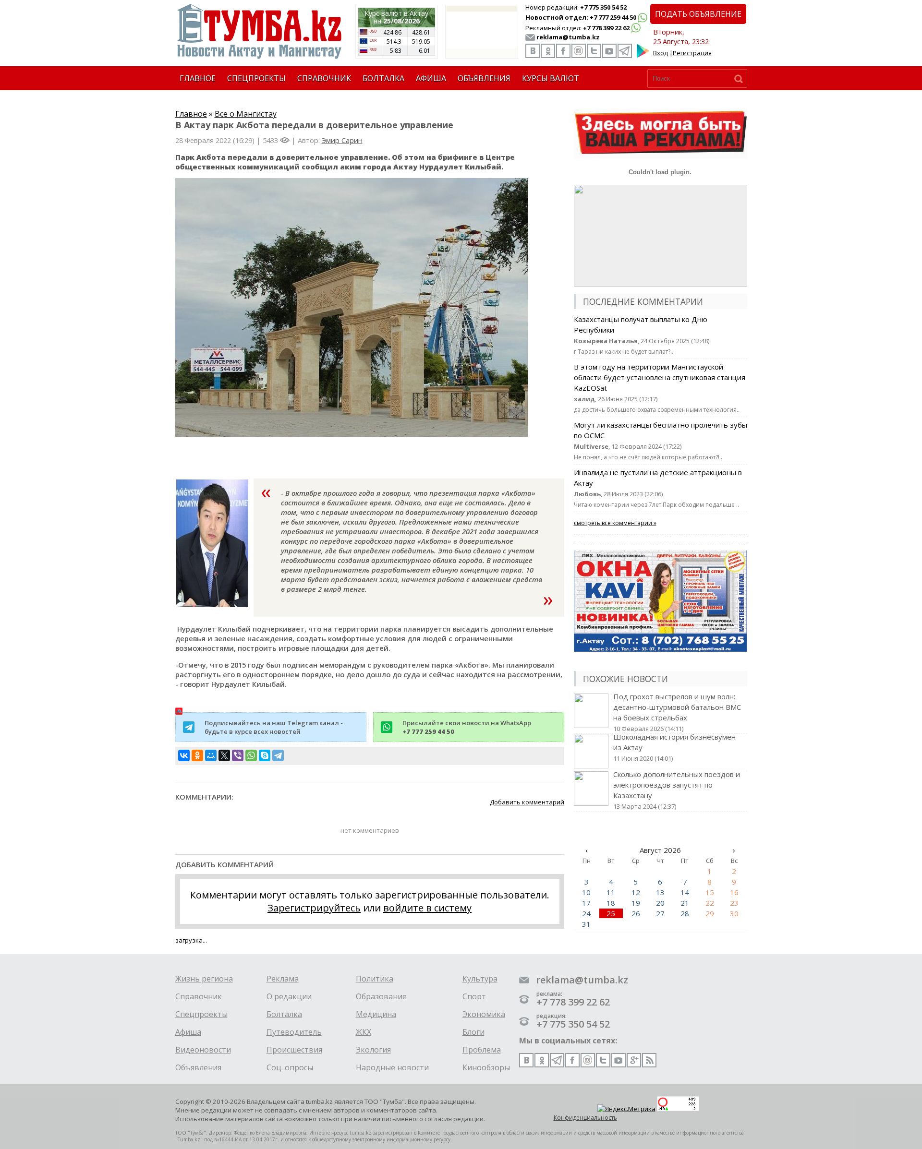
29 (709, 913)
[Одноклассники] (197, 755)
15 (709, 892)
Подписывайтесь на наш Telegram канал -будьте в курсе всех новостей (274, 727)
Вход (660, 52)
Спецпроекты (201, 1014)
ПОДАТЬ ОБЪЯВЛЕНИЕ (698, 14)
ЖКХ (363, 1032)
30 (734, 913)
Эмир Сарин (342, 140)
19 (635, 903)
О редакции (289, 996)
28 (684, 913)
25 (611, 913)
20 (660, 903)
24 (586, 913)
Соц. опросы (290, 1067)
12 (635, 892)
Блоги (473, 1032)
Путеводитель (294, 1032)
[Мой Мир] (211, 755)
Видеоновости (203, 1049)
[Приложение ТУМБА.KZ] (643, 55)
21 (684, 903)
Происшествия (294, 1049)
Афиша (188, 1032)
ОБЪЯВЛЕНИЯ (484, 78)
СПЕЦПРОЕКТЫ (256, 78)
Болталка (284, 1014)
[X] (224, 755)
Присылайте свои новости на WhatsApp (466, 727)
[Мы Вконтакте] (532, 51)
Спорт (474, 996)
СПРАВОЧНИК (324, 78)
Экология (373, 1049)
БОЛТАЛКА (383, 78)
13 (660, 892)
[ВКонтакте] (184, 755)
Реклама (283, 978)
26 (635, 913)
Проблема (481, 1049)
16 (734, 892)
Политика (374, 978)
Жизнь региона (204, 978)
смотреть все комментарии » (615, 523)
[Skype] (264, 755)
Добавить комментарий (527, 802)
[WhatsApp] (251, 755)
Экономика (483, 1014)
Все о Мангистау (246, 113)
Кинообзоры (486, 1067)
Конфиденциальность (585, 1117)
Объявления (198, 1067)
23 (734, 903)
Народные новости (392, 1067)
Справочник (198, 996)
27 (660, 913)
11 (611, 892)
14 (684, 892)
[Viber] (237, 755)
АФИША (431, 78)
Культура (479, 978)
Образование (381, 996)
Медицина (376, 1014)
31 (586, 924)
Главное (191, 113)
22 (709, 903)
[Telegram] (278, 755)
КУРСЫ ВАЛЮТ (550, 78)
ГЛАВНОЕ (198, 78)
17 (586, 903)
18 (611, 903)
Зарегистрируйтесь (314, 907)
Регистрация (692, 52)
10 (586, 892)
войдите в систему (427, 907)
